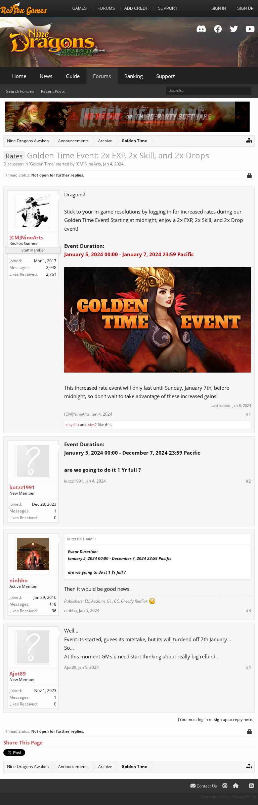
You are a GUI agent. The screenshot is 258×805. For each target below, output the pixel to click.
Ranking (133, 76)
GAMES (79, 8)
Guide (73, 76)
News (46, 76)
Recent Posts (53, 91)
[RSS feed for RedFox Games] (251, 786)
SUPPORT (167, 8)
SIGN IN (218, 8)
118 (52, 604)
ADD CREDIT (136, 8)
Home (19, 76)
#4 (248, 667)
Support (165, 76)
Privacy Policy (244, 796)
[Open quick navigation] (249, 140)
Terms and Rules (215, 796)
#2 (248, 481)
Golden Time (42, 164)
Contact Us (206, 786)
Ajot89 (17, 673)
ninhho (18, 580)
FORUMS (106, 8)
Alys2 (92, 424)
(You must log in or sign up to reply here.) (216, 719)
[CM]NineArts (88, 164)
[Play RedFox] (23, 8)
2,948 (51, 267)
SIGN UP (245, 8)
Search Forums (20, 91)
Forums (102, 76)
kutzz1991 (22, 487)
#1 (248, 414)
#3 (248, 610)
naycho (72, 424)
